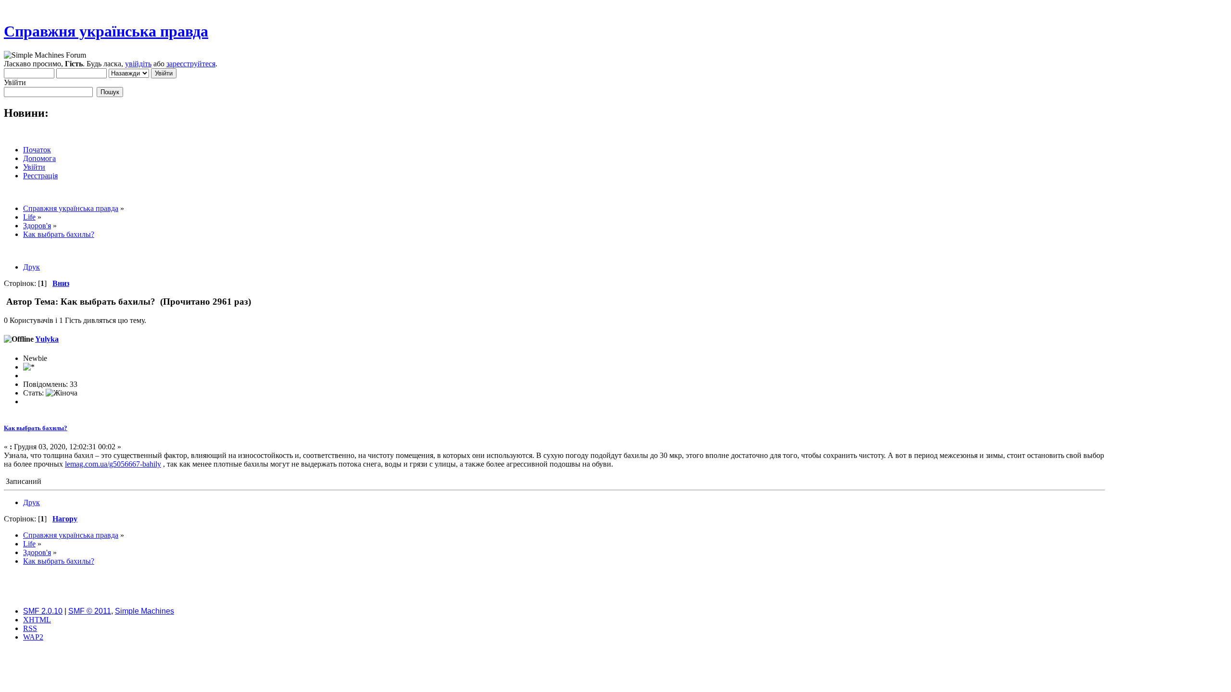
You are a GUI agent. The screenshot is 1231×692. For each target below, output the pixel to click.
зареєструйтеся (190, 64)
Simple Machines (144, 611)
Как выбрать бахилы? (35, 428)
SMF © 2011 (89, 611)
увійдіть (138, 64)
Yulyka (47, 339)
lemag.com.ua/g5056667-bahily (113, 464)
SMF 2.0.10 (43, 611)
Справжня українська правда (106, 31)
